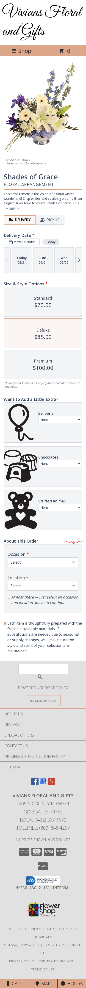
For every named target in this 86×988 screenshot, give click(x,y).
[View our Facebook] (35, 783)
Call (16, 983)
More (10, 208)
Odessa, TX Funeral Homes (31, 929)
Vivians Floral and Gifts (41, 22)
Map (45, 983)
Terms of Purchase (56, 961)
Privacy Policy (22, 961)
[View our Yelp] (51, 783)
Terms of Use (43, 969)
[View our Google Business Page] (43, 783)
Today (50, 242)
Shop (24, 50)
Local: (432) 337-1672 (43, 820)
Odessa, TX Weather (21, 945)
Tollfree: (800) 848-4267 (43, 828)
